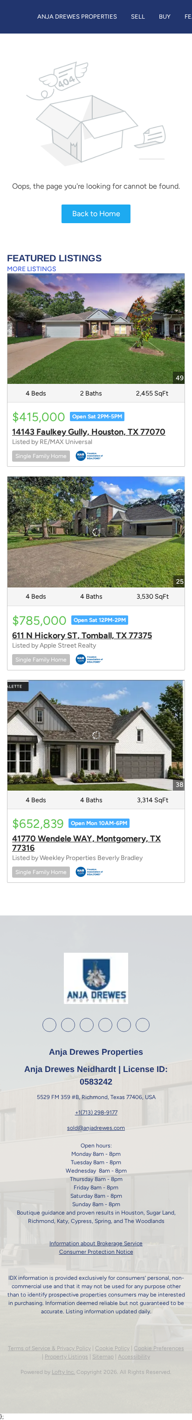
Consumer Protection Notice (96, 1252)
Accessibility (134, 1356)
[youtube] (105, 1025)
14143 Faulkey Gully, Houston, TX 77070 (88, 432)
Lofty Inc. (63, 1372)
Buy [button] (165, 16)
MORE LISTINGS (31, 269)
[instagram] (87, 1025)
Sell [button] (138, 16)
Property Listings (66, 1356)
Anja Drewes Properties (77, 16)
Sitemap (103, 1356)
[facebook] (49, 1025)
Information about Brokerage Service (96, 1243)
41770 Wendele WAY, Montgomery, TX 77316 (86, 843)
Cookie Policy (112, 1348)
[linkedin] (68, 1025)
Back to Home (96, 213)
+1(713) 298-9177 (96, 1112)
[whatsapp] (143, 1025)
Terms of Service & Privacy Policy (49, 1348)
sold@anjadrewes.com (96, 1128)
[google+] (124, 1025)
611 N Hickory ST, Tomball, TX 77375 (82, 635)
